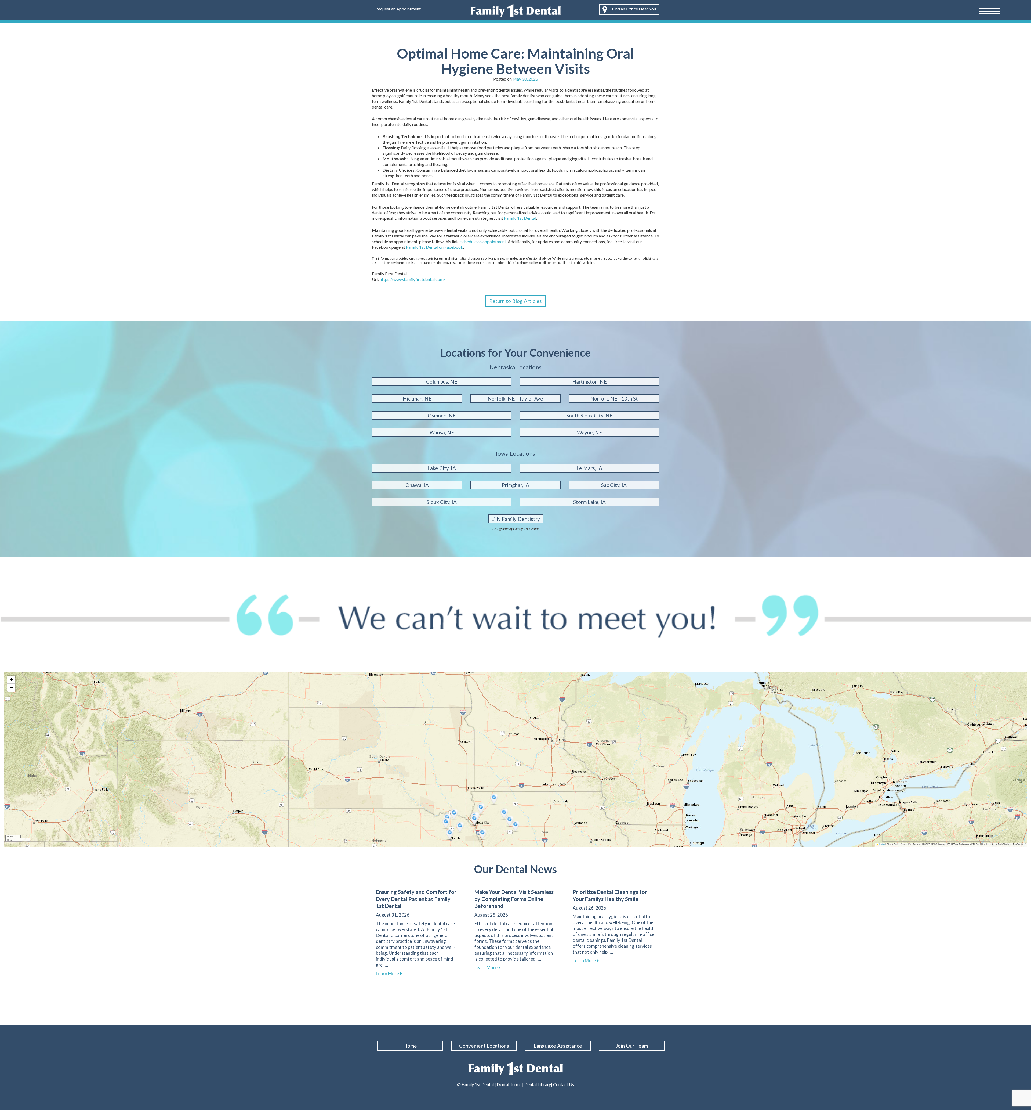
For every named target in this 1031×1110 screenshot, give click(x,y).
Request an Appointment (398, 8)
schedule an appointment (483, 241)
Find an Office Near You (633, 8)
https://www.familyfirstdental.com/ (412, 279)
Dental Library (537, 1084)
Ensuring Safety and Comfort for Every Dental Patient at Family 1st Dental (416, 899)
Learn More (389, 973)
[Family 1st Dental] (515, 10)
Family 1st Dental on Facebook (434, 247)
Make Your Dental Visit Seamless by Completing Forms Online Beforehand (514, 899)
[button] (454, 815)
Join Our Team (632, 1046)
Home (410, 1046)
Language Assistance (558, 1046)
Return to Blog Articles (515, 301)
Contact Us (563, 1084)
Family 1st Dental (520, 218)
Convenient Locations (484, 1046)
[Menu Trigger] (989, 10)
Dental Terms (509, 1084)
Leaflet (881, 843)
